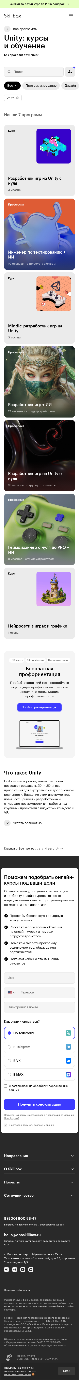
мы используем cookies (17, 1374)
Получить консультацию (39, 1104)
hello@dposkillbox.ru (22, 1235)
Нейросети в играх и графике (37, 626)
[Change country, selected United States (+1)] (11, 992)
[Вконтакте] (6, 1269)
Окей (66, 1371)
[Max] (30, 1269)
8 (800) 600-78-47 (20, 1218)
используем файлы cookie (23, 1300)
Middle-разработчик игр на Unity (35, 328)
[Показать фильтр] (70, 72)
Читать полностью (27, 823)
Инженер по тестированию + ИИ (37, 254)
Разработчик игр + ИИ (30, 405)
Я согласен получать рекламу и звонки (31, 1125)
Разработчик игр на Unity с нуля (35, 181)
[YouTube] (22, 1269)
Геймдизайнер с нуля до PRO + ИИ (38, 550)
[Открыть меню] (71, 16)
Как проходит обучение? (21, 55)
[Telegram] (14, 1269)
